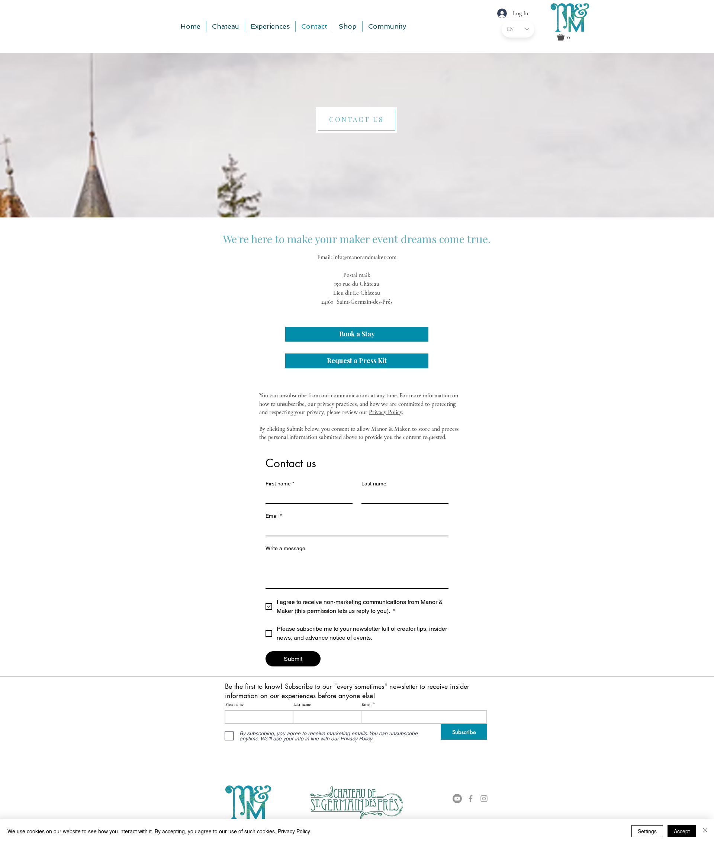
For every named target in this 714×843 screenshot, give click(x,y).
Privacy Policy (385, 412)
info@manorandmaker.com (364, 257)
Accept (682, 831)
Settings (647, 831)
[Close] (705, 831)
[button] (573, 37)
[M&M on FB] (470, 798)
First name (280, 484)
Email (274, 516)
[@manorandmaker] (484, 798)
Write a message (285, 548)
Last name (373, 484)
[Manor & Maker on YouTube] (457, 798)
